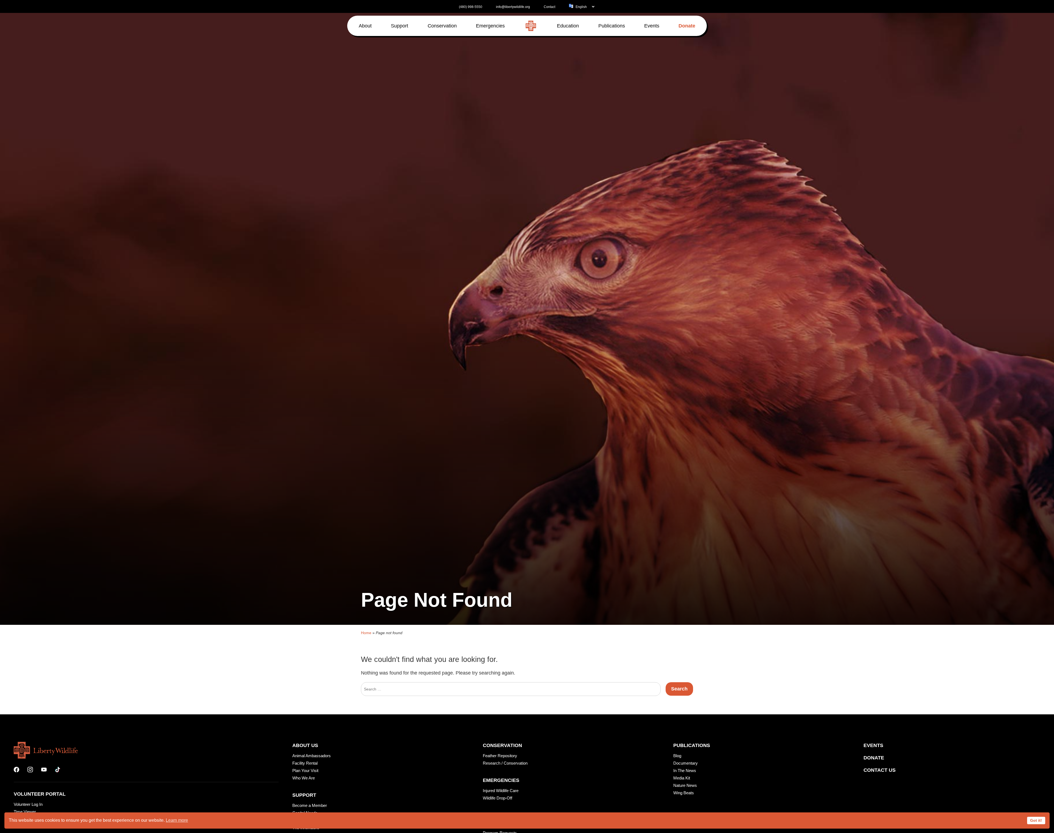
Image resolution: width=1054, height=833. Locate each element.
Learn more (177, 820)
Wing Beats (683, 792)
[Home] (531, 26)
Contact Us (880, 770)
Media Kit (681, 778)
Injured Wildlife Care (500, 790)
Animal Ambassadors (311, 755)
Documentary (685, 763)
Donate (874, 757)
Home (366, 633)
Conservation (502, 745)
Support (304, 795)
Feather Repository (500, 755)
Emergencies (501, 780)
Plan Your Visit (305, 770)
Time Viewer (25, 811)
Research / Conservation (505, 763)
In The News (684, 770)
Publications (691, 745)
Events (873, 745)
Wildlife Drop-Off (497, 798)
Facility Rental (305, 763)
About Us (305, 745)
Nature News (685, 785)
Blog (677, 755)
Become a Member (309, 805)
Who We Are (303, 778)
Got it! (1036, 820)
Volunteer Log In (28, 804)
